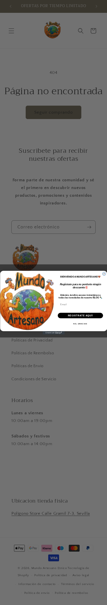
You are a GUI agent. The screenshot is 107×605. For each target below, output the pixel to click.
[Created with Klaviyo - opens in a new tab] (53, 333)
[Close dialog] (104, 274)
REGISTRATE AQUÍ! (80, 315)
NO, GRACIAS (80, 324)
